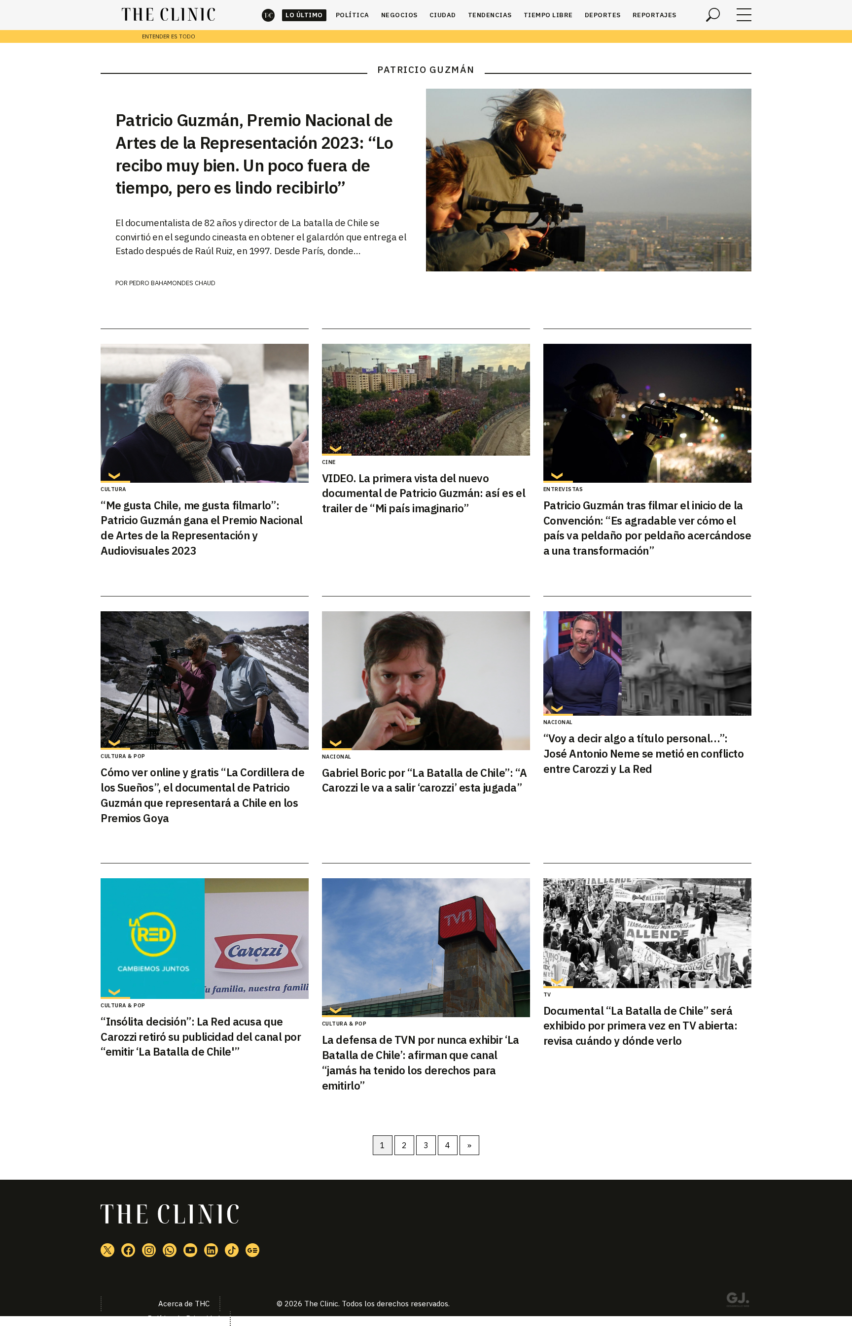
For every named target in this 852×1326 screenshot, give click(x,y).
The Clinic (268, 15)
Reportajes (654, 15)
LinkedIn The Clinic (211, 1250)
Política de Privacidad (183, 1318)
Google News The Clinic (252, 1250)
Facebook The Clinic (128, 1250)
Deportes (603, 15)
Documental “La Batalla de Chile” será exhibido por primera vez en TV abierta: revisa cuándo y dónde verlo (640, 1025)
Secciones (744, 14)
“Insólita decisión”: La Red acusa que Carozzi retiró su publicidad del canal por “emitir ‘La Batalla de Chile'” (201, 1036)
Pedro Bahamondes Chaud (172, 283)
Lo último (304, 15)
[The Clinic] (168, 14)
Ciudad (442, 15)
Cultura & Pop (123, 756)
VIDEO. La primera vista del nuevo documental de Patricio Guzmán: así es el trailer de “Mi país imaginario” (423, 493)
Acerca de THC (184, 1303)
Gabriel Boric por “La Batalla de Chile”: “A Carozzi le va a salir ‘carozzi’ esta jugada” (424, 780)
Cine (329, 462)
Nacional (337, 756)
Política (352, 15)
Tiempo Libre (548, 15)
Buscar (713, 15)
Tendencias (490, 15)
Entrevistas (563, 489)
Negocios (399, 15)
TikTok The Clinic (232, 1250)
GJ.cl (737, 1301)
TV (547, 994)
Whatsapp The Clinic (170, 1250)
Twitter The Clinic (107, 1250)
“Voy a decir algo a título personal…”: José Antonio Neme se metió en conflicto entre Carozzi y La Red (643, 753)
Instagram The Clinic (149, 1250)
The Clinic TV (190, 1250)
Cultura (113, 489)
